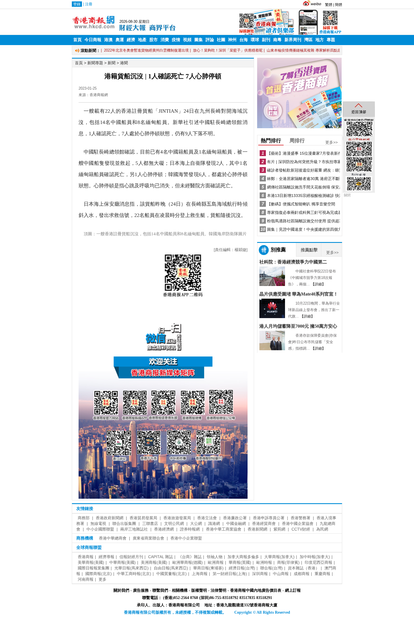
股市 (153, 39)
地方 (319, 39)
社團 (221, 39)
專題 (331, 39)
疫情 (176, 39)
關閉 (347, 195)
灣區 (308, 39)
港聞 (124, 63)
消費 (165, 39)
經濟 (131, 39)
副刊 (266, 39)
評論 (210, 39)
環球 (255, 39)
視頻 (187, 39)
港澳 (108, 39)
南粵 (277, 39)
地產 (142, 39)
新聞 (111, 63)
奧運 (119, 39)
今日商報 (92, 39)
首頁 (77, 39)
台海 (243, 39)
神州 (232, 39)
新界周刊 (292, 39)
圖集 (198, 39)
